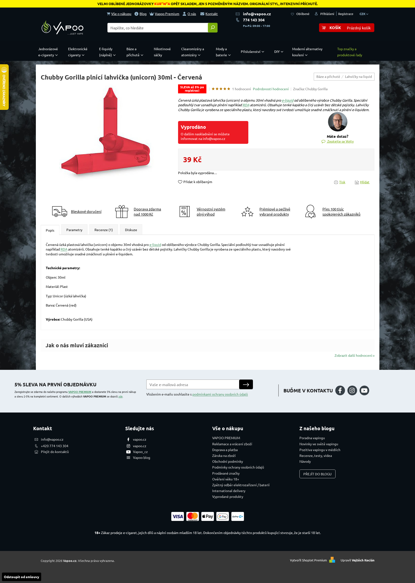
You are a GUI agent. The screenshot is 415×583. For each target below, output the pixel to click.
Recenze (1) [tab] (103, 229)
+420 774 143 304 (54, 446)
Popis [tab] (50, 230)
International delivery (228, 490)
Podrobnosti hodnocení (271, 89)
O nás (192, 13)
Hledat (213, 27)
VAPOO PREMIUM (79, 392)
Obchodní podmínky (227, 461)
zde (120, 396)
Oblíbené (302, 14)
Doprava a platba (225, 449)
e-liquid (287, 100)
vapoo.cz (139, 439)
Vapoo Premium (167, 13)
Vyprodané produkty (227, 496)
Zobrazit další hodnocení (353, 355)
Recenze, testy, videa (315, 455)
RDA (246, 105)
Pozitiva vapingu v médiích (319, 449)
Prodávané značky (226, 473)
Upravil (358, 560)
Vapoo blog (141, 457)
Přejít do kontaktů (55, 451)
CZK (363, 14)
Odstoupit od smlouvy (21, 577)
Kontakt (211, 13)
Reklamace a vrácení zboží (232, 444)
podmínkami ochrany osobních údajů (220, 394)
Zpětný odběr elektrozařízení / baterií (241, 485)
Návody (305, 461)
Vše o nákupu (121, 13)
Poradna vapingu (312, 438)
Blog (143, 13)
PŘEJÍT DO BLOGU (317, 474)
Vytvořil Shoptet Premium (308, 560)
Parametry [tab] (74, 229)
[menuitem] (49, 52)
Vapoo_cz (140, 451)
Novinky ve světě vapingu (318, 444)
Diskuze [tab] (131, 229)
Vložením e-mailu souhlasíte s (197, 394)
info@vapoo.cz (257, 13)
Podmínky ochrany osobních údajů (238, 467)
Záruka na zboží (224, 455)
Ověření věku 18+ (225, 479)
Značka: (310, 89)
